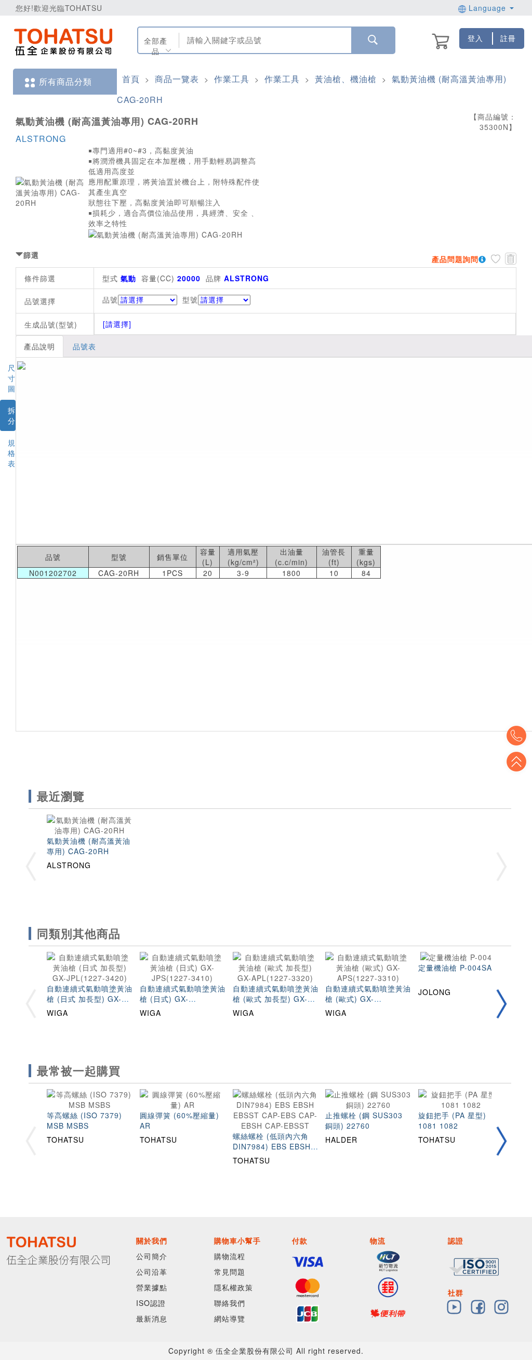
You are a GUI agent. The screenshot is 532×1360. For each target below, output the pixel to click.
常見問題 (229, 1271)
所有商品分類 (65, 81)
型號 (190, 299)
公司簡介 (151, 1256)
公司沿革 (151, 1271)
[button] (501, 1003)
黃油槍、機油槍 (346, 79)
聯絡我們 (229, 1303)
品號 (110, 299)
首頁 (131, 79)
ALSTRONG (41, 139)
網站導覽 (229, 1318)
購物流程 (229, 1256)
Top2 (516, 735)
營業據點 (151, 1287)
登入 (475, 38)
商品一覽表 (177, 79)
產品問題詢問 (455, 259)
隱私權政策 (233, 1287)
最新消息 (151, 1318)
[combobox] (264, 40)
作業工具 (231, 79)
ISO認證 (151, 1303)
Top (516, 761)
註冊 (508, 38)
